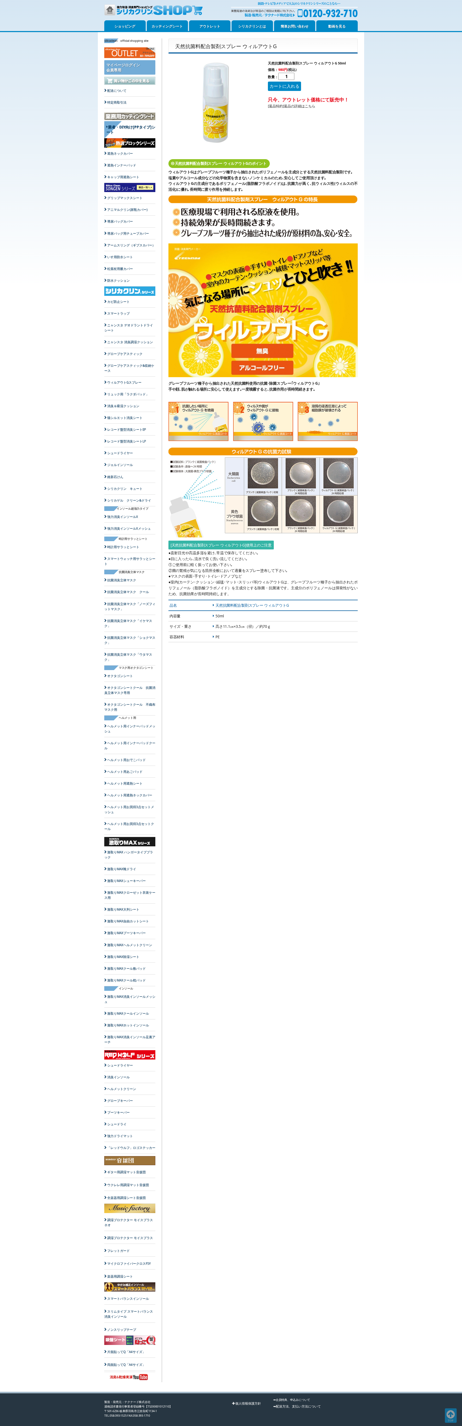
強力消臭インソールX (122, 517)
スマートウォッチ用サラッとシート (129, 561)
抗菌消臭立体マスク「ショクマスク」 (129, 640)
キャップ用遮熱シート (123, 177)
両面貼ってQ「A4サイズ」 (126, 1365)
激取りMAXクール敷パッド (126, 968)
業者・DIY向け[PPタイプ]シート (130, 129)
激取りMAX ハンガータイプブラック (128, 854)
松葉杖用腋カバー (120, 269)
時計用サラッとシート (123, 547)
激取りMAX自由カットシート (128, 921)
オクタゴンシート (120, 676)
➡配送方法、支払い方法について (297, 1406)
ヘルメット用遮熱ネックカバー (129, 795)
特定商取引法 (116, 102)
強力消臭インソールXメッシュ (129, 528)
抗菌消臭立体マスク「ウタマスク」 (128, 657)
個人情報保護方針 (248, 1403)
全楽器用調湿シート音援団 (126, 1198)
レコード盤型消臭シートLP (126, 441)
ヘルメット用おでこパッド (126, 760)
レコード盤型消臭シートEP (126, 429)
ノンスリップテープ (121, 1330)
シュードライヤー (120, 453)
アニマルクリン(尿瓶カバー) (127, 210)
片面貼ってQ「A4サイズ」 (126, 1352)
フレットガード (118, 1251)
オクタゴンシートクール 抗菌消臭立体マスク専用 (129, 690)
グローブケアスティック (125, 354)
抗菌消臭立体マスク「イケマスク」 (128, 623)
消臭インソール (118, 1077)
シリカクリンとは (252, 26)
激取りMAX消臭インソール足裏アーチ (129, 1039)
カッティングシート (167, 26)
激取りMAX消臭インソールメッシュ (129, 999)
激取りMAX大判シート (123, 909)
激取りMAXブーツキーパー (126, 933)
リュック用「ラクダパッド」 (128, 394)
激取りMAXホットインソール (128, 1025)
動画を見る (337, 26)
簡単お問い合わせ (295, 26)
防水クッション (118, 280)
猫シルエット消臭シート (125, 418)
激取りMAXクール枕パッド (126, 980)
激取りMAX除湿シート (123, 957)
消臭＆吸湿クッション (123, 406)
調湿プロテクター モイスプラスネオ (128, 1222)
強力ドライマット (120, 1136)
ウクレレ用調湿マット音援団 (128, 1185)
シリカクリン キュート (125, 489)
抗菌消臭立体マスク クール (128, 592)
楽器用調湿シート (120, 1276)
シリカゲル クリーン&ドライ (129, 500)
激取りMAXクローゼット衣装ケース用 (129, 895)
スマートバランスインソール (128, 1299)
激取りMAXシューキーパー (126, 881)
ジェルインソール (120, 465)
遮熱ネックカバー (120, 153)
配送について (116, 91)
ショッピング (124, 26)
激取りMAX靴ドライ (121, 869)
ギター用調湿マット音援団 (126, 1172)
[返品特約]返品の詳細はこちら (291, 106)
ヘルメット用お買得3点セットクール (129, 826)
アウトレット (209, 26)
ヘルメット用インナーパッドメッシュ (129, 728)
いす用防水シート (120, 257)
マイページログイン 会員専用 (123, 67)
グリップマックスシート (125, 198)
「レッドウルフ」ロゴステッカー (131, 1148)
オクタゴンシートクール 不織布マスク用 (129, 707)
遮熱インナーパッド (121, 165)
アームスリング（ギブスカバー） (131, 245)
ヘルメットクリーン (121, 1089)
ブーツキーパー (118, 1112)
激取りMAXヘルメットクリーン (129, 945)
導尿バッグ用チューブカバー (128, 233)
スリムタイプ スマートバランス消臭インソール (128, 1313)
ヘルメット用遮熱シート (125, 783)
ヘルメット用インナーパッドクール (129, 745)
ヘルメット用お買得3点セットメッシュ (129, 809)
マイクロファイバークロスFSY (129, 1263)
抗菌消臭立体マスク (121, 580)
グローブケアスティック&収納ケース (129, 368)
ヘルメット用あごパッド (125, 772)
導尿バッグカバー (120, 221)
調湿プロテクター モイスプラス (130, 1238)
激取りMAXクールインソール (128, 1013)
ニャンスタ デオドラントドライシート (128, 327)
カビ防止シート (118, 302)
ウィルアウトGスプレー (124, 382)
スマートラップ (118, 313)
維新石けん (115, 477)
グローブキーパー (120, 1101)
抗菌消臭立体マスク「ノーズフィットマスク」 (129, 606)
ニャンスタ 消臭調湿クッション (130, 342)
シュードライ (116, 1124)
